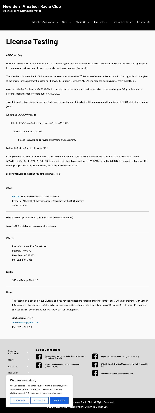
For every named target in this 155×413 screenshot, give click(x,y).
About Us (12, 366)
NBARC (16, 196)
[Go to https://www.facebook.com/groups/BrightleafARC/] (120, 356)
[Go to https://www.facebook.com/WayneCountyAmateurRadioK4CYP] (61, 365)
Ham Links (13, 372)
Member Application (13, 352)
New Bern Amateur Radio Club (32, 6)
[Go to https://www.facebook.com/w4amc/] (120, 365)
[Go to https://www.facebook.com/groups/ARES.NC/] (120, 373)
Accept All (59, 400)
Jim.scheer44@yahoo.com (25, 322)
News (11, 359)
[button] (28, 352)
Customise (20, 400)
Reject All (39, 400)
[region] (39, 391)
